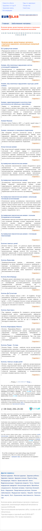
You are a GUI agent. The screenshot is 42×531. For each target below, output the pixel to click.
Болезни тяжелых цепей (9, 243)
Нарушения (9, 490)
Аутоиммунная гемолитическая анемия (14, 163)
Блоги (31, 480)
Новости (14, 480)
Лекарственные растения (22, 490)
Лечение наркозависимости (28, 15)
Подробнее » (36, 61)
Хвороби (30, 493)
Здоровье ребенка (33, 475)
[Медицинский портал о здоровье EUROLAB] (10, 19)
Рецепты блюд (32, 478)
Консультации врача (24, 485)
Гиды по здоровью (29, 3)
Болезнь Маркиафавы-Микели (11, 326)
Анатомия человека (18, 488)
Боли (2, 490)
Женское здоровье (20, 475)
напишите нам (16, 456)
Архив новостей (23, 480)
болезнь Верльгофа (7, 260)
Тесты (31, 483)
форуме (38, 439)
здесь (22, 402)
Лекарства (26, 5)
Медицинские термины (19, 493)
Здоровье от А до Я (9, 5)
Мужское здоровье (7, 475)
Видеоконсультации (7, 483)
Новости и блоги (8, 3)
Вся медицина (7, 10)
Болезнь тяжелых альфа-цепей (11, 362)
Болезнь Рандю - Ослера (9, 345)
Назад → (29, 382)
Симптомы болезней (32, 488)
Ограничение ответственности (23, 495)
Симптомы (26, 8)
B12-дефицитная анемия (9, 48)
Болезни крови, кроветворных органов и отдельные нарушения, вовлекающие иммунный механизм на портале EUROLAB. (19, 504)
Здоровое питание (20, 478)
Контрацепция (5, 480)
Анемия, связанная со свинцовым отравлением (17, 130)
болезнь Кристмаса (7, 310)
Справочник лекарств (21, 483)
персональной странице (19, 403)
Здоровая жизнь (8, 8)
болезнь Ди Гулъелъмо (9, 293)
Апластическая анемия (9, 147)
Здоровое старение (7, 478)
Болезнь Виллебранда (8, 277)
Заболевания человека (21, 23)
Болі (11, 495)
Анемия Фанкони (6, 121)
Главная (5, 23)
